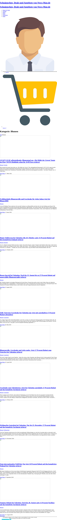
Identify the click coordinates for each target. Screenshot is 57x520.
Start (1, 134)
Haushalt (6, 242)
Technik (4, 11)
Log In (7, 72)
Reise (4, 14)
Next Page (2, 516)
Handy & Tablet (6, 10)
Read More (2, 173)
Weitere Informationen (5, 519)
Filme (4, 16)
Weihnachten (6, 430)
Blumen (1, 165)
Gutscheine (5, 15)
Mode (4, 12)
